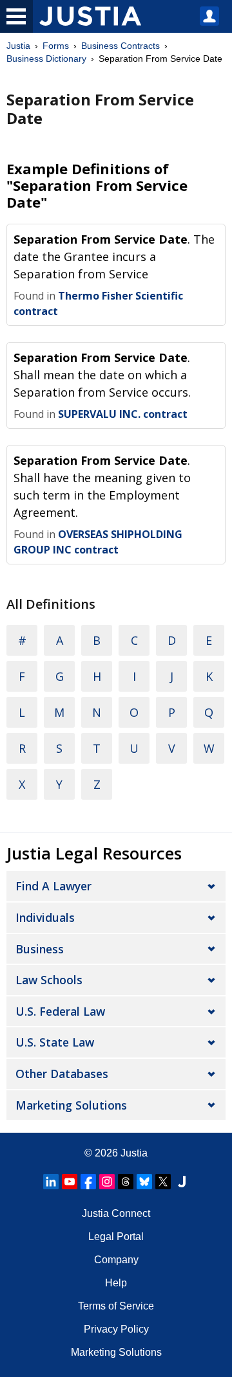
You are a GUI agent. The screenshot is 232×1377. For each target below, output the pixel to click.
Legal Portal (116, 1236)
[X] (163, 1181)
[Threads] (125, 1181)
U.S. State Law (54, 1042)
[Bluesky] (144, 1181)
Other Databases (61, 1073)
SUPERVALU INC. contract (123, 414)
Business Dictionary (46, 58)
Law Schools (48, 979)
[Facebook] (88, 1181)
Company (116, 1259)
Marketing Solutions (71, 1105)
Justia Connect (116, 1213)
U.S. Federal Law (60, 1011)
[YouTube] (69, 1181)
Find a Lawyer (53, 886)
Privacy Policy (116, 1329)
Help (116, 1282)
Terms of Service (116, 1305)
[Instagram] (107, 1181)
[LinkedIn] (51, 1181)
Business (39, 949)
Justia (18, 45)
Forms (56, 45)
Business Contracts (120, 45)
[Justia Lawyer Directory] (181, 1181)
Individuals (45, 917)
